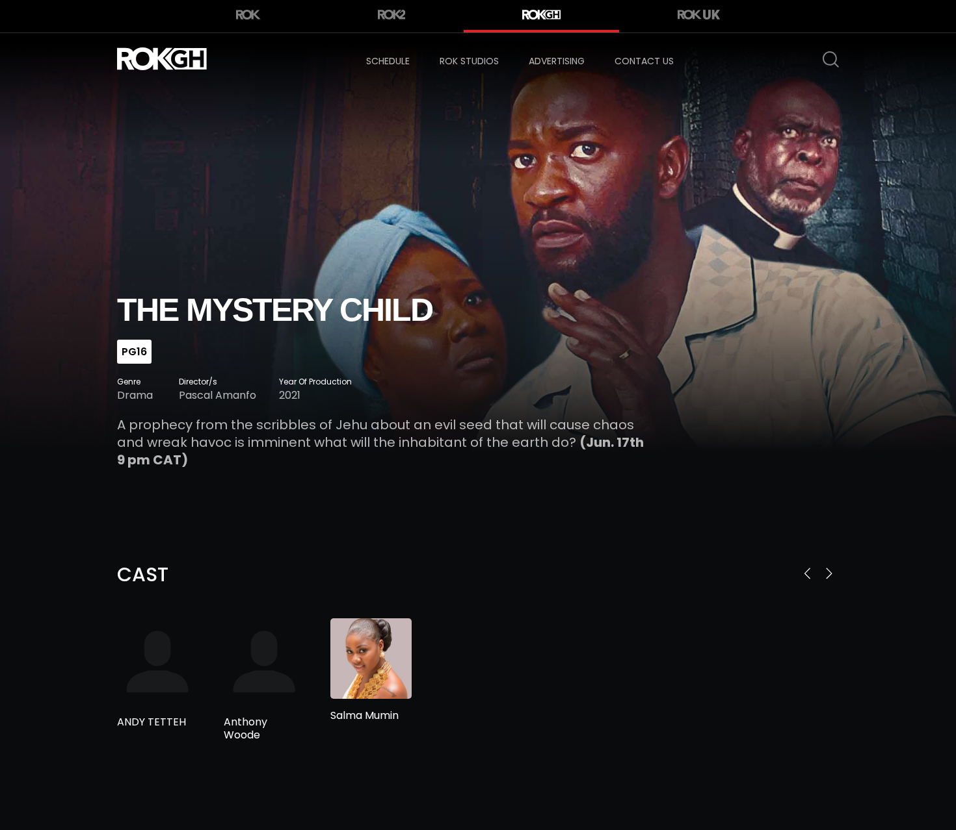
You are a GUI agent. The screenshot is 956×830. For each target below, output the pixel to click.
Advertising (557, 61)
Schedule (388, 61)
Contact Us (644, 61)
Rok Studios (469, 61)
